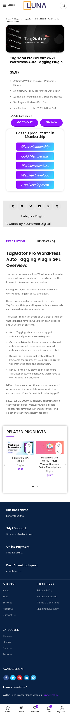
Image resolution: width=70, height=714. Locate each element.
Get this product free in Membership (35, 135)
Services (7, 602)
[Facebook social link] (6, 677)
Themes (7, 635)
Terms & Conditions (48, 602)
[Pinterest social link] (19, 677)
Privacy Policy (44, 590)
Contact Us (9, 614)
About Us (8, 608)
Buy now (51, 122)
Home (8, 19)
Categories (11, 629)
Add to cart (24, 122)
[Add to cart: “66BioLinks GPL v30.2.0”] (29, 452)
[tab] (15, 241)
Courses (7, 648)
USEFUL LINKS (45, 584)
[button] (13, 206)
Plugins (17, 19)
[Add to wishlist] (29, 445)
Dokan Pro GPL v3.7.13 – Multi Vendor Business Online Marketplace (49, 462)
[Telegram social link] (33, 677)
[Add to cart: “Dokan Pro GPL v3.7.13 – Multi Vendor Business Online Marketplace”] (58, 452)
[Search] (63, 5)
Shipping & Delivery (48, 608)
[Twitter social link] (13, 677)
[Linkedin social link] (26, 677)
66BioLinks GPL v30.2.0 (20, 459)
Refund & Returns (47, 596)
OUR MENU (9, 584)
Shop (5, 596)
